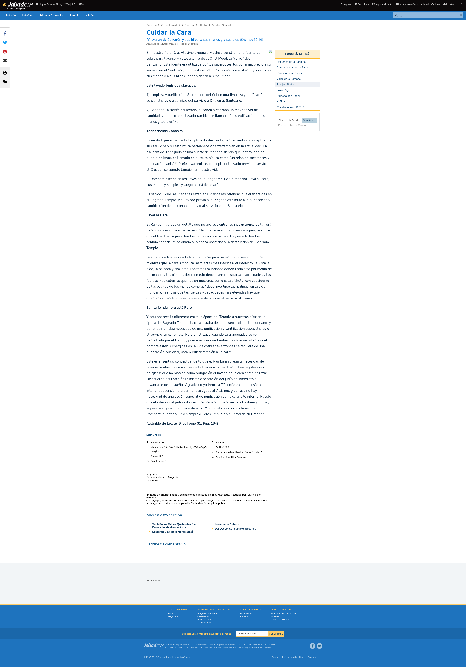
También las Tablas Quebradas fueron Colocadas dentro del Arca (176, 526)
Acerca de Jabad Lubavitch (284, 613)
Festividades (246, 613)
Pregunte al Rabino (383, 4)
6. (213, 447)
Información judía (257, 648)
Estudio (10, 16)
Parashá (151, 25)
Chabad (189, 645)
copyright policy (216, 503)
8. (213, 457)
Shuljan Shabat (221, 25)
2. (148, 447)
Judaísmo (28, 16)
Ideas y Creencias (52, 16)
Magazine (173, 616)
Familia (75, 16)
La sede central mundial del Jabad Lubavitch (255, 645)
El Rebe (275, 616)
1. (148, 442)
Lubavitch (198, 645)
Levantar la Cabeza (227, 524)
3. (148, 456)
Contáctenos (314, 657)
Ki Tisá (203, 25)
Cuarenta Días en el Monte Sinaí (172, 531)
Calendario (203, 616)
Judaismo (242, 648)
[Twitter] (319, 646)
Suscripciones (204, 622)
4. (148, 460)
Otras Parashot (170, 25)
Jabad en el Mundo (280, 619)
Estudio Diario (204, 619)
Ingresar (347, 4)
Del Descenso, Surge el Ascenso (235, 528)
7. (213, 452)
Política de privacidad (293, 657)
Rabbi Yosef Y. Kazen (212, 648)
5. (213, 442)
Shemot (190, 25)
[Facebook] (312, 646)
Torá (235, 648)
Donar (437, 4)
